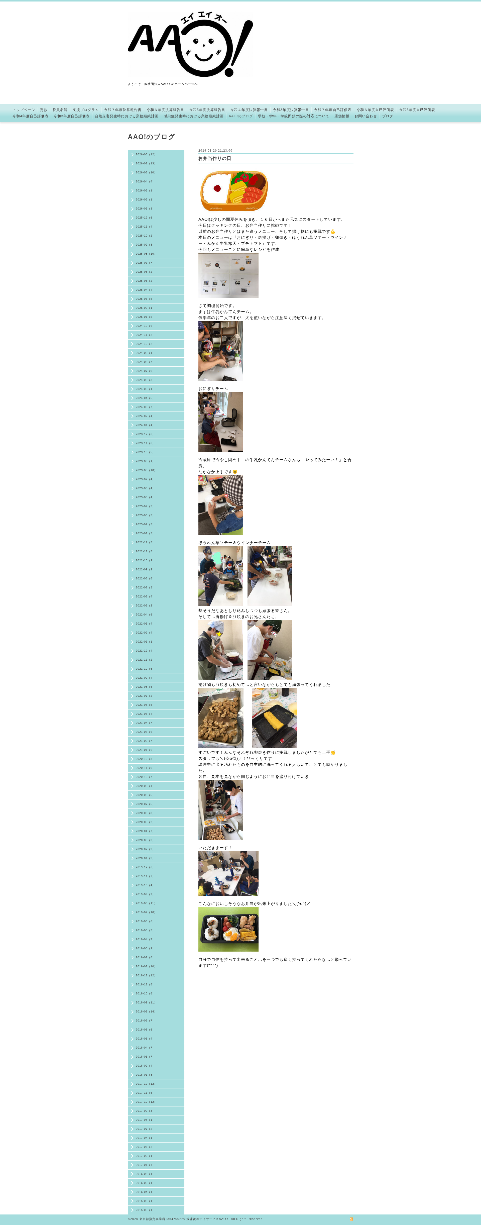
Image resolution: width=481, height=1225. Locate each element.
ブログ (387, 116)
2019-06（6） (145, 921)
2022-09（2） (145, 569)
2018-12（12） (146, 975)
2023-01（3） (145, 533)
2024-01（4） (145, 425)
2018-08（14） (146, 1011)
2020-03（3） (145, 840)
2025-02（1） (145, 307)
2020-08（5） (145, 794)
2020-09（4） (145, 785)
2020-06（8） (145, 812)
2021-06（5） (145, 704)
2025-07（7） (145, 262)
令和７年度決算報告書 (123, 110)
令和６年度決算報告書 (165, 110)
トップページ (24, 110)
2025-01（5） (145, 316)
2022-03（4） (145, 623)
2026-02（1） (145, 199)
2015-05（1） (145, 1209)
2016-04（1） (145, 1191)
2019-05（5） (145, 930)
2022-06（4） (145, 596)
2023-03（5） (145, 515)
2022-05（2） (145, 605)
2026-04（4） (145, 181)
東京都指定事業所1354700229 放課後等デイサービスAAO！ (184, 1219)
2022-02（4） (145, 632)
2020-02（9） (145, 849)
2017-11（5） (145, 1092)
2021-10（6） (145, 668)
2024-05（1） (145, 388)
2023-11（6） (145, 443)
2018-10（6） (145, 993)
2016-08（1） (145, 1173)
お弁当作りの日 (214, 158)
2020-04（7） (145, 831)
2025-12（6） (145, 217)
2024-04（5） (145, 397)
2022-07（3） (145, 587)
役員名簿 (60, 110)
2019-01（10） (146, 966)
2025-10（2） (145, 235)
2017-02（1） (145, 1155)
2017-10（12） (146, 1101)
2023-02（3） (145, 524)
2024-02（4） (145, 416)
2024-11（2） (145, 334)
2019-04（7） (145, 939)
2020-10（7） (145, 776)
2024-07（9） (145, 370)
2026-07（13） (146, 163)
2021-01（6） (145, 749)
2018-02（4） (145, 1065)
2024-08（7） (145, 361)
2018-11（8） (145, 984)
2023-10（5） (145, 452)
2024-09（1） (145, 352)
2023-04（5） (145, 506)
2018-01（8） (145, 1074)
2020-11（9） (145, 767)
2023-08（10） (146, 470)
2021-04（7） (145, 722)
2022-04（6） (145, 614)
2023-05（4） (145, 497)
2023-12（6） (145, 434)
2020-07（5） (145, 803)
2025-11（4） (145, 226)
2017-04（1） (145, 1137)
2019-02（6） (145, 957)
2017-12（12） (146, 1083)
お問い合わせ (365, 116)
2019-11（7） (145, 876)
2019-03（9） (145, 948)
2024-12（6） (145, 325)
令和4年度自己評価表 (31, 116)
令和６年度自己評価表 (375, 110)
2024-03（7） (145, 407)
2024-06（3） (145, 379)
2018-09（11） (146, 1002)
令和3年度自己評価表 (72, 116)
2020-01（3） (145, 858)
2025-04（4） (145, 289)
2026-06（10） (146, 172)
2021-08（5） (145, 686)
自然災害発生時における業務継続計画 (127, 116)
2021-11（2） (145, 659)
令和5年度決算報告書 (207, 110)
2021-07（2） (145, 695)
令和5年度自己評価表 (417, 110)
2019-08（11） (146, 903)
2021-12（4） (145, 650)
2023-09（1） (145, 461)
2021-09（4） (145, 677)
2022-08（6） (145, 578)
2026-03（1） (145, 190)
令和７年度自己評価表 (332, 110)
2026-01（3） (145, 208)
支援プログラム (86, 110)
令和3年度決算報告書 (291, 110)
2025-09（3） (145, 244)
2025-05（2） (145, 280)
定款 (44, 110)
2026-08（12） (146, 154)
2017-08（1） (145, 1119)
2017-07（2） (145, 1128)
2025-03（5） (145, 298)
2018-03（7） (145, 1056)
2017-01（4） (145, 1164)
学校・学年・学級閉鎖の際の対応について (293, 116)
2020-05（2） (145, 822)
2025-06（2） (145, 271)
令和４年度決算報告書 (249, 110)
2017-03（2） (145, 1146)
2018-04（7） (145, 1047)
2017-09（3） (145, 1110)
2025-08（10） (146, 253)
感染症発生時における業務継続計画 (194, 116)
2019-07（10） (146, 912)
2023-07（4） (145, 479)
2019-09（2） (145, 894)
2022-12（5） (145, 542)
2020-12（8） (145, 758)
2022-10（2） (145, 560)
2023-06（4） (145, 488)
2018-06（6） (145, 1029)
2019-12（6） (145, 867)
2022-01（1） (145, 641)
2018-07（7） (145, 1020)
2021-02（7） (145, 740)
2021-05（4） (145, 713)
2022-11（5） (145, 551)
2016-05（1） (145, 1182)
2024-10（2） (145, 343)
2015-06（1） (145, 1200)
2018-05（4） (145, 1038)
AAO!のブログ (241, 116)
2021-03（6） (145, 731)
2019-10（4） (145, 885)
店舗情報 (341, 116)
